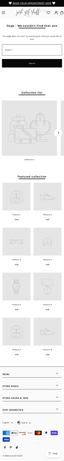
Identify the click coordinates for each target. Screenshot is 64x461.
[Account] (56, 12)
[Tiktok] (17, 447)
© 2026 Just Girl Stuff (12, 456)
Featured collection (32, 176)
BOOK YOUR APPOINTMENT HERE (32, 3)
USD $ (24, 423)
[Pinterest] (11, 447)
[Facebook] (5, 447)
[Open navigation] (8, 12)
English (5, 422)
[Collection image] (29, 128)
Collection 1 (29, 159)
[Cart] (61, 12)
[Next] (58, 133)
